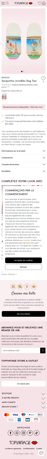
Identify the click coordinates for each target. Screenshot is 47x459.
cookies (26, 240)
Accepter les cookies (23, 260)
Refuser (23, 267)
